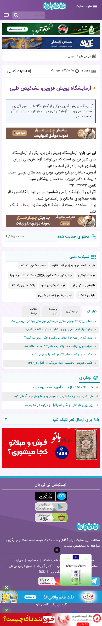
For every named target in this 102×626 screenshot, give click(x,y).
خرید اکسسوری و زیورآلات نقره (73, 265)
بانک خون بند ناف (22, 285)
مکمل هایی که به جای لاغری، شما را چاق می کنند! (61, 354)
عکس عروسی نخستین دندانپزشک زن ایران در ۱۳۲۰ (60, 362)
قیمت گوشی (86, 275)
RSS (42, 571)
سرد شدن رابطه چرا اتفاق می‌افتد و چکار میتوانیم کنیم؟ (58, 337)
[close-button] (57, 549)
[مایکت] (51, 496)
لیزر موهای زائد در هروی (55, 295)
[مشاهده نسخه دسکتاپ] (6, 15)
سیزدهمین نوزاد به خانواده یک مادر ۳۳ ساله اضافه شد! (58, 346)
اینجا (27, 205)
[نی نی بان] (54, 6)
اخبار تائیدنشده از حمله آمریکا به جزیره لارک (63, 387)
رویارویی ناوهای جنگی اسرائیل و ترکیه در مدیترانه (59, 405)
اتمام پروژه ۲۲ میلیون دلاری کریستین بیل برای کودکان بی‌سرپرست (51, 321)
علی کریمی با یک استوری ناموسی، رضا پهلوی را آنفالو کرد (54, 396)
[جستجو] (16, 15)
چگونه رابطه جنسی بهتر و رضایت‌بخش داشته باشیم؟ (59, 329)
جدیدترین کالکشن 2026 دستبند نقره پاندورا (41, 275)
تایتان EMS (86, 295)
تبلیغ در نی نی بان (20, 566)
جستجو (33, 560)
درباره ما (18, 560)
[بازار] (51, 517)
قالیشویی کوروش (83, 285)
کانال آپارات (44, 566)
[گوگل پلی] (51, 506)
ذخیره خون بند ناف (33, 265)
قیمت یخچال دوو (53, 285)
